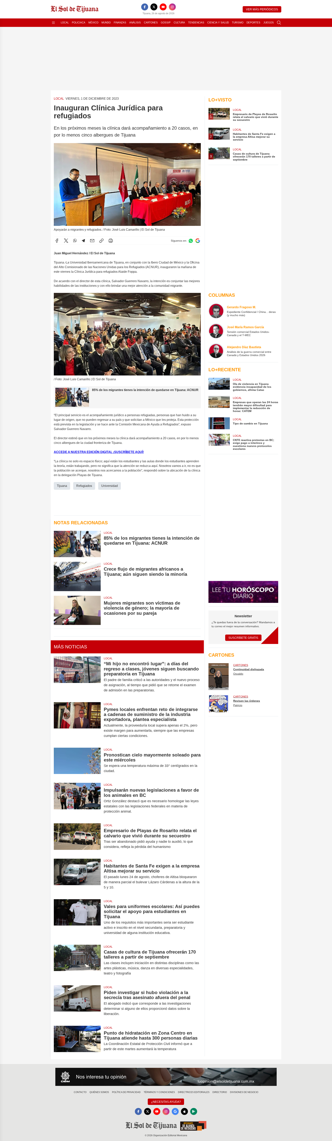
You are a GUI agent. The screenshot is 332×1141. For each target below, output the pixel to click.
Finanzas (120, 22)
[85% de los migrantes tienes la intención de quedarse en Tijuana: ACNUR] (77, 544)
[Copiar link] (101, 241)
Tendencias (196, 22)
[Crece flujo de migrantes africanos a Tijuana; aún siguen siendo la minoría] (77, 576)
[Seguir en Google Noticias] (198, 241)
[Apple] (184, 1111)
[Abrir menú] (53, 22)
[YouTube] (163, 6)
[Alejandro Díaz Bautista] (216, 351)
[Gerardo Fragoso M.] (216, 311)
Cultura (179, 22)
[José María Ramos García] (216, 331)
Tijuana (62, 485)
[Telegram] (83, 241)
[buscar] (279, 22)
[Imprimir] (111, 241)
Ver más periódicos (262, 9)
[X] (153, 6)
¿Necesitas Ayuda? (166, 1101)
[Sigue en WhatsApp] (191, 241)
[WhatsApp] (75, 241)
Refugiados (84, 485)
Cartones (151, 22)
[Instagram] (172, 6)
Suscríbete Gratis (243, 637)
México (93, 22)
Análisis (135, 22)
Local (65, 22)
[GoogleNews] (175, 1111)
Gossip (166, 22)
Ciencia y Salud (218, 22)
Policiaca (78, 22)
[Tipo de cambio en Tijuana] (219, 423)
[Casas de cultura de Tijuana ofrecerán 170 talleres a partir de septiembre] (77, 963)
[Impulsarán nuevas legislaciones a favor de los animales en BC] (77, 801)
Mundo (106, 22)
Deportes (253, 22)
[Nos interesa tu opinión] (166, 1077)
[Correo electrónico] (92, 241)
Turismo (237, 22)
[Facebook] (144, 6)
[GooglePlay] (193, 1111)
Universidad (109, 485)
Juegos (268, 22)
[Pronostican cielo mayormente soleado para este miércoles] (77, 763)
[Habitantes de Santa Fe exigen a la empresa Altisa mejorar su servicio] (77, 877)
